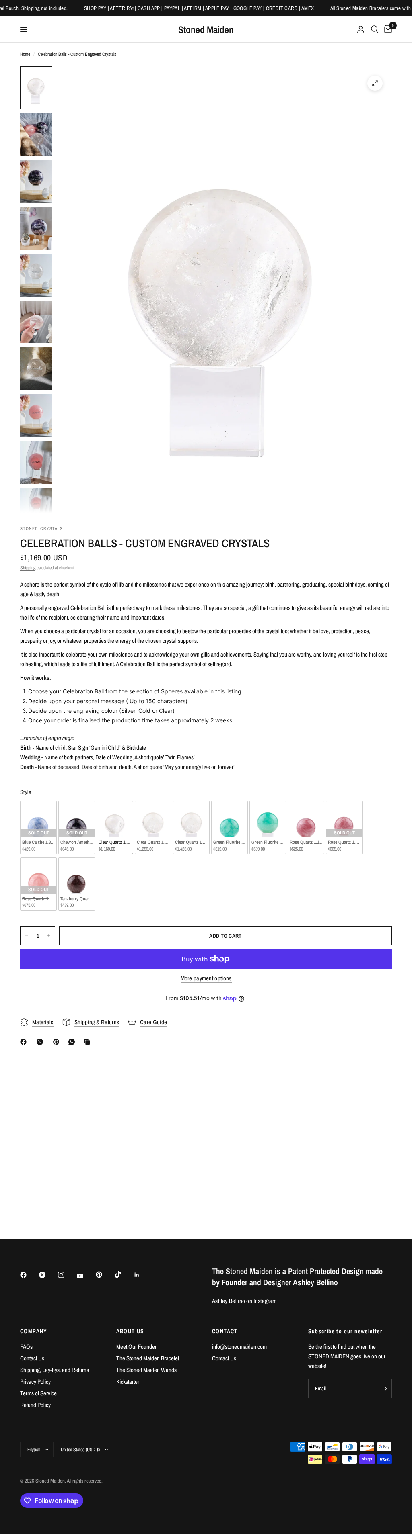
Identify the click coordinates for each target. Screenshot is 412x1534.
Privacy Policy (35, 1381)
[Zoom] (375, 83)
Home (25, 54)
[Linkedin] (142, 1275)
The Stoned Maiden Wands (146, 1370)
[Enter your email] (384, 1388)
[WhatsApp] (73, 1042)
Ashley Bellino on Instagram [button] (244, 1300)
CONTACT (225, 1331)
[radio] (38, 827)
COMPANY (33, 1331)
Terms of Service (38, 1393)
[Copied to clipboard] (88, 1042)
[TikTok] (123, 1274)
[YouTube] (86, 1276)
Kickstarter (127, 1381)
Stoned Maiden (206, 29)
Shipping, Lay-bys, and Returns (54, 1370)
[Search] (374, 29)
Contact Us (32, 1358)
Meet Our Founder (136, 1346)
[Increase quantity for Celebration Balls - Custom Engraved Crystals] (49, 936)
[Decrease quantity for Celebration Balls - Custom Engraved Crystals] (27, 936)
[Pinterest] (58, 1042)
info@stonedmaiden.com (239, 1346)
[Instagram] (67, 1275)
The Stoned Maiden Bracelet (147, 1358)
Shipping (27, 568)
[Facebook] (25, 1042)
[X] (41, 1042)
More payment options (206, 978)
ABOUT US (130, 1331)
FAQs (26, 1346)
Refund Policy (35, 1405)
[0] (386, 29)
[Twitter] (48, 1275)
